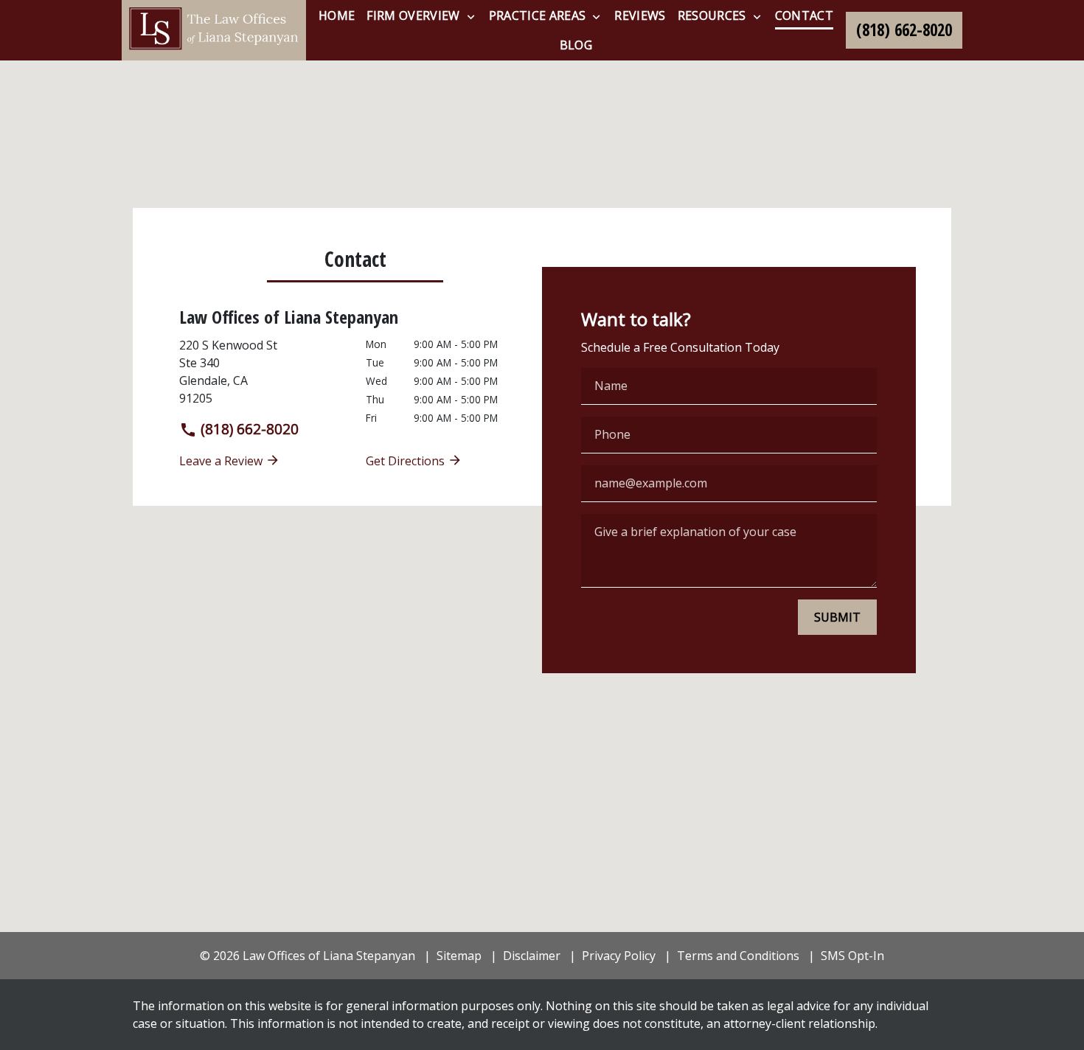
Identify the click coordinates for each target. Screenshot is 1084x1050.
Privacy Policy (619, 956)
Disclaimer (531, 956)
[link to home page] (214, 30)
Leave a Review (222, 461)
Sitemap (459, 956)
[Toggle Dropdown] (471, 16)
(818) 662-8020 (248, 429)
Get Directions (407, 461)
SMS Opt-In (852, 956)
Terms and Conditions (738, 956)
